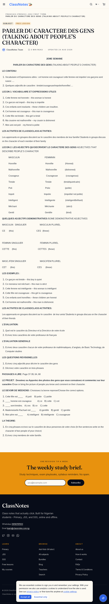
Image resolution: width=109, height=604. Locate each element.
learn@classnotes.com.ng (18, 528)
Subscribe (76, 482)
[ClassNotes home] (21, 4)
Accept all (25, 597)
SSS (4, 559)
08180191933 (17, 524)
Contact (79, 559)
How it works (81, 554)
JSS (4, 554)
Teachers (43, 569)
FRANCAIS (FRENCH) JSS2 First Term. (26, 14)
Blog (41, 564)
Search (42, 574)
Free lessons (7, 564)
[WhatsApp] (17, 535)
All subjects (44, 554)
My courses (7, 569)
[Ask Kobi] (103, 598)
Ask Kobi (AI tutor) (46, 549)
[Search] (91, 4)
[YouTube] (13, 535)
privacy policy (33, 591)
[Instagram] (8, 535)
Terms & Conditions (84, 569)
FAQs (78, 564)
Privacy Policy (82, 574)
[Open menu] (4, 4)
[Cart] (104, 4)
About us (79, 549)
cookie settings (70, 591)
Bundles (42, 559)
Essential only (40, 597)
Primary (5, 549)
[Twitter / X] (3, 535)
